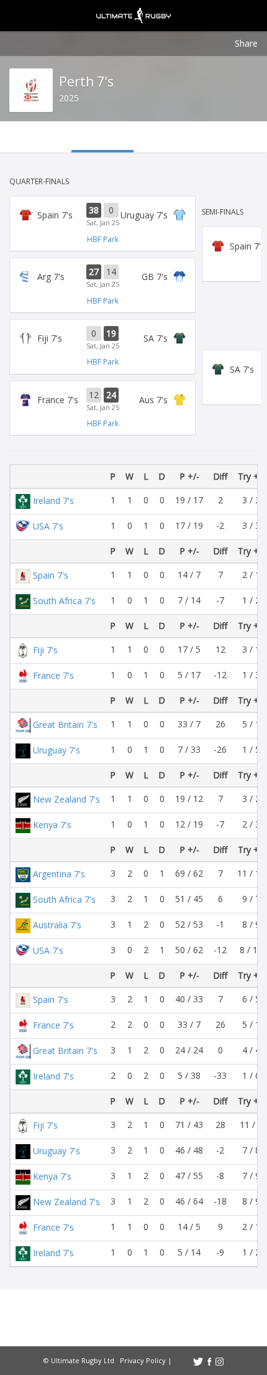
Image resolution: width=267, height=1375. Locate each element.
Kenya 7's (52, 825)
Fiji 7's (45, 650)
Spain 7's (50, 575)
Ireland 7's (53, 500)
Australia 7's (57, 925)
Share (246, 43)
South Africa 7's (64, 601)
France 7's (53, 675)
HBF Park (103, 239)
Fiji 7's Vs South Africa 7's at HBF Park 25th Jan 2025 (102, 338)
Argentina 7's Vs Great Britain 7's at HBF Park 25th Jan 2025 (102, 277)
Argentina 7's (59, 874)
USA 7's (48, 526)
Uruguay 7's (56, 750)
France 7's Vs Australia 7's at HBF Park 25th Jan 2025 (102, 400)
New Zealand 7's (66, 799)
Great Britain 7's (65, 724)
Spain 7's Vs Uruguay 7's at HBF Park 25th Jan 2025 (102, 215)
